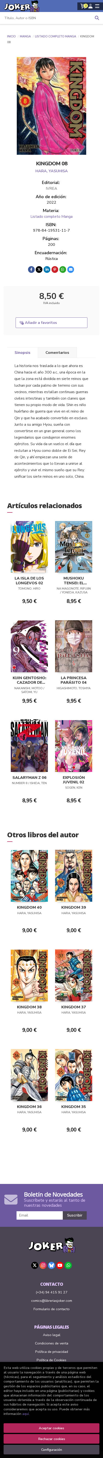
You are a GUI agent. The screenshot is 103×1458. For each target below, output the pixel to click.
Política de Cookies (51, 1360)
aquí (25, 1413)
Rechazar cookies (51, 1438)
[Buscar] (97, 18)
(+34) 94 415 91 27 (52, 1292)
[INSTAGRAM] (43, 1265)
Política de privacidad (51, 1351)
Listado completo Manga (56, 36)
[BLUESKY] (51, 1265)
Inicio (11, 36)
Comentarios (57, 352)
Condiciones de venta (51, 1343)
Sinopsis (22, 352)
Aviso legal (51, 1334)
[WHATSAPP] (68, 1265)
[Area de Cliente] (90, 6)
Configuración (51, 1449)
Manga (26, 36)
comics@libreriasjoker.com (51, 1300)
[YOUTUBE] (59, 1265)
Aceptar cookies (51, 1428)
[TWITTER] (34, 1265)
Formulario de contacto (52, 1309)
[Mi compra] (83, 6)
